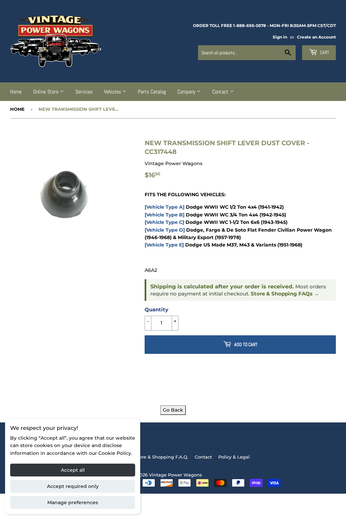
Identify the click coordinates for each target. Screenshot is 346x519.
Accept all (73, 470)
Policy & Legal (234, 457)
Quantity (156, 309)
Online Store (46, 91)
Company (187, 91)
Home (16, 91)
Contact (221, 91)
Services (84, 91)
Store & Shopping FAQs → (285, 294)
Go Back (173, 410)
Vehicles (113, 91)
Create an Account (316, 37)
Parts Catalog (152, 91)
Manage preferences (72, 502)
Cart (324, 52)
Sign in (280, 37)
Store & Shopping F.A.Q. (161, 457)
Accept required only (73, 486)
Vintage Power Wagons (175, 474)
